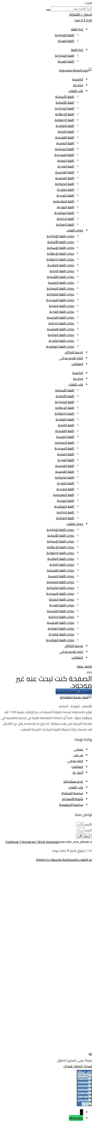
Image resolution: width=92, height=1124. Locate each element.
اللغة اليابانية (65, 219)
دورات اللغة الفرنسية (60, 329)
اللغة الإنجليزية (64, 35)
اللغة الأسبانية (64, 97)
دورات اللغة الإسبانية (60, 248)
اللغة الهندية (65, 207)
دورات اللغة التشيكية (60, 277)
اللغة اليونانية (65, 224)
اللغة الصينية (65, 161)
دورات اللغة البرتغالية (60, 259)
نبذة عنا (78, 85)
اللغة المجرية (65, 195)
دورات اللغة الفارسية (60, 317)
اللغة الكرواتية (64, 184)
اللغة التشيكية (64, 137)
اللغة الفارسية (64, 172)
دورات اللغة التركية (62, 271)
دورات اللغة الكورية (61, 341)
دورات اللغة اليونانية (61, 335)
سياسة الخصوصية (80, 985)
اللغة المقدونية (63, 201)
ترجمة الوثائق (74, 352)
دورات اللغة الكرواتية (60, 294)
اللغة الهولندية (64, 213)
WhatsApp (76, 1118)
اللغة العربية (66, 41)
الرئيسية (77, 79)
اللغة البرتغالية (64, 120)
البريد (88, 830)
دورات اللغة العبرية (61, 312)
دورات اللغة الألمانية (60, 242)
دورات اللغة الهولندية (60, 346)
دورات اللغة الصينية (61, 306)
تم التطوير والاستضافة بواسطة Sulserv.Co (64, 860)
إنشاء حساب (70, 1043)
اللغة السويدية (64, 155)
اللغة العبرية (66, 166)
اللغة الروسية (65, 143)
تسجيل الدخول (52, 1043)
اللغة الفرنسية (64, 178)
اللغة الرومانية (64, 149)
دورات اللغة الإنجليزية (60, 236)
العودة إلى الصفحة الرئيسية (74, 691)
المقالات (77, 364)
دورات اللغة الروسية (61, 283)
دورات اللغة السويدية (60, 300)
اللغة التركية (66, 131)
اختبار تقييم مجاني (71, 358)
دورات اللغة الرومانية (60, 288)
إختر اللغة (77, 29)
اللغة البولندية (65, 126)
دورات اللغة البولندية (60, 265)
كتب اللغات (76, 91)
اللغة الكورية (65, 190)
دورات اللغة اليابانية (61, 323)
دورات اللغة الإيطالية (60, 253)
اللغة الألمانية (65, 102)
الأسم (88, 824)
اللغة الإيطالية (64, 114)
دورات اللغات (75, 230)
